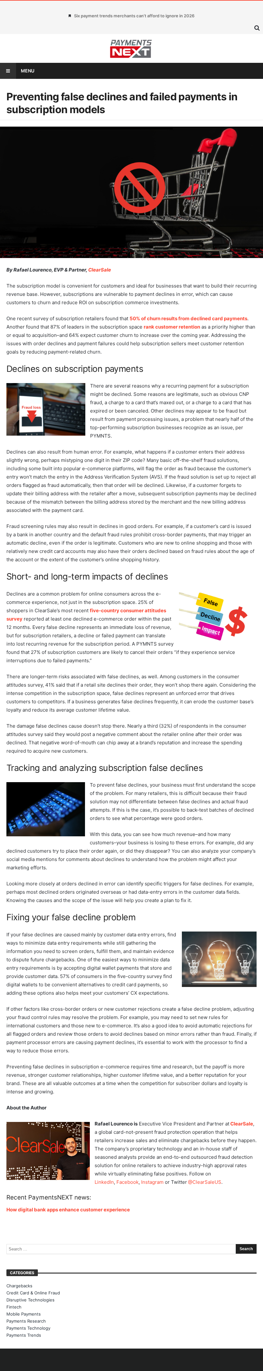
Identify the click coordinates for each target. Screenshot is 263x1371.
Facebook (127, 1182)
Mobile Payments (23, 1314)
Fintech (13, 1306)
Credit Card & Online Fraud (33, 1292)
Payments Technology (28, 1328)
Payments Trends (23, 1335)
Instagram (152, 1182)
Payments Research (26, 1321)
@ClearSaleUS (204, 1182)
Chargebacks (19, 1285)
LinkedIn (104, 1182)
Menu (27, 70)
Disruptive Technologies (30, 1299)
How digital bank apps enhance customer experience (68, 1210)
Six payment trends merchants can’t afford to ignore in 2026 (134, 15)
